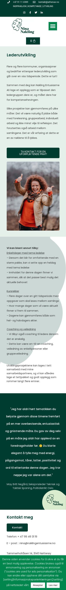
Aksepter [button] (38, 585)
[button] (53, 26)
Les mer (53, 585)
